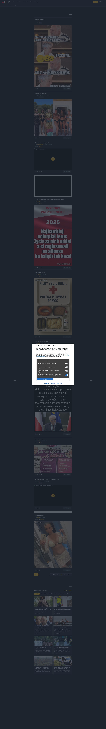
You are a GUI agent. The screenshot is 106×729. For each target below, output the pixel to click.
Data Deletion (46, 383)
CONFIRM (45, 379)
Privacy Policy (59, 383)
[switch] (66, 363)
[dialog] (53, 364)
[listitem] (53, 360)
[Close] (72, 346)
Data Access (53, 383)
